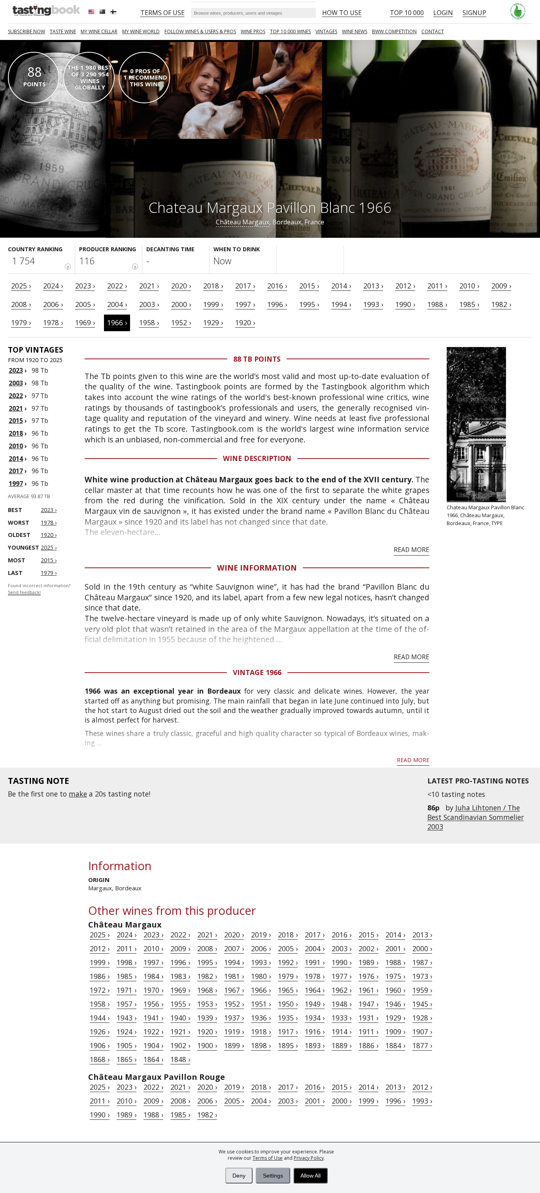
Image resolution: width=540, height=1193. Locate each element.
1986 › (100, 976)
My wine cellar (99, 31)
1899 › (234, 1045)
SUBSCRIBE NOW (26, 31)
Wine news (354, 31)
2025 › (21, 285)
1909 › (395, 1031)
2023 (16, 370)
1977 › (341, 976)
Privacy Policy (309, 1158)
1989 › (368, 962)
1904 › (153, 1045)
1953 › (207, 1004)
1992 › (288, 962)
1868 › (100, 1059)
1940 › (180, 1017)
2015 (16, 420)
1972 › (100, 990)
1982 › (501, 304)
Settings (273, 1175)
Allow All (310, 1175)
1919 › (234, 1031)
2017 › (245, 285)
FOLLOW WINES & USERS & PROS (200, 31)
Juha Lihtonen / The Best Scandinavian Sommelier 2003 (475, 817)
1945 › (422, 1004)
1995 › (309, 304)
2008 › (21, 304)
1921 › (180, 1031)
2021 (16, 408)
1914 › (341, 1031)
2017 (16, 471)
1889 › (341, 1045)
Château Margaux (242, 222)
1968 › (207, 990)
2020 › (181, 285)
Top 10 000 (407, 12)
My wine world (141, 31)
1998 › (126, 962)
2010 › (469, 285)
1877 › (422, 1045)
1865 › (126, 1059)
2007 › (234, 948)
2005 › (85, 304)
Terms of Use (268, 1158)
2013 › (373, 285)
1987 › (422, 962)
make (78, 793)
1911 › (368, 1031)
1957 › (126, 1004)
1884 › (395, 1045)
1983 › (180, 976)
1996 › (277, 304)
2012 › (405, 285)
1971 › (126, 990)
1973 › (422, 976)
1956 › (153, 1004)
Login (443, 12)
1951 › (261, 1004)
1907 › (422, 1031)
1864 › (153, 1059)
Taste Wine (63, 31)
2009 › (501, 285)
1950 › (288, 1004)
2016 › (277, 285)
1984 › (153, 976)
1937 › (234, 1017)
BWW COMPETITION (394, 31)
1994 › (341, 304)
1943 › (126, 1017)
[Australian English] (103, 13)
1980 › (261, 976)
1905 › (126, 1045)
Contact (432, 31)
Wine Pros (253, 31)
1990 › (405, 304)
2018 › (213, 285)
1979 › (21, 322)
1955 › (180, 1004)
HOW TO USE (342, 12)
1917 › (288, 1031)
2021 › (149, 285)
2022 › (117, 285)
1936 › (261, 1017)
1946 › (395, 1004)
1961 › (368, 990)
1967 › (234, 990)
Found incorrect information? (39, 589)
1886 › (368, 1045)
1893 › (315, 1045)
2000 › (181, 304)
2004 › (117, 304)
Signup (474, 12)
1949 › (315, 1004)
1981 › (234, 976)
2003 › (149, 304)
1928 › (422, 1017)
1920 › (245, 322)
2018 (16, 433)
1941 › (153, 1017)
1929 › (213, 322)
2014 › (341, 285)
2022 (16, 395)
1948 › (341, 1004)
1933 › (341, 1017)
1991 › (315, 962)
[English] (92, 13)
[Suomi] (114, 13)
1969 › (85, 322)
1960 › (395, 990)
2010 (16, 446)
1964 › (315, 990)
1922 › (153, 1031)
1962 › (341, 990)
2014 (16, 458)
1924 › (126, 1031)
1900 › (207, 1045)
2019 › (261, 934)
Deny (238, 1175)
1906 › (100, 1045)
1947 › (368, 1004)
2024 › (53, 285)
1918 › (261, 1031)
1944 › (100, 1017)
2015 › (309, 285)
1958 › (149, 322)
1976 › (368, 976)
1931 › (368, 1017)
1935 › (288, 1017)
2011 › (437, 285)
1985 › (469, 304)
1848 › (180, 1059)
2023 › (85, 285)
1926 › (100, 1031)
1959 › (422, 990)
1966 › (117, 322)
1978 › (53, 322)
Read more (411, 549)
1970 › (153, 990)
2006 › (53, 304)
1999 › (213, 304)
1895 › (288, 1045)
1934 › (315, 1017)
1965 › (288, 990)
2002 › (368, 948)
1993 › (373, 304)
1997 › (245, 304)
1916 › (315, 1031)
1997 (16, 483)
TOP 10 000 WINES (290, 31)
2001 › (395, 948)
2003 (16, 383)
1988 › (437, 304)
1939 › (207, 1017)
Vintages (326, 31)
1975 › (395, 976)
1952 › (181, 322)
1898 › (261, 1045)
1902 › (180, 1045)
